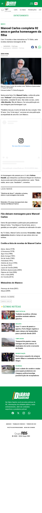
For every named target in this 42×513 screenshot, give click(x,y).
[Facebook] (13, 413)
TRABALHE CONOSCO (19, 424)
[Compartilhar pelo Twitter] (36, 47)
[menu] (2, 3)
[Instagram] (24, 413)
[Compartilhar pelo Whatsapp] (39, 47)
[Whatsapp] (29, 413)
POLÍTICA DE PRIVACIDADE (15, 427)
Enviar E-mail (4, 55)
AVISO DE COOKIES (29, 427)
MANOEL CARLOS (6, 301)
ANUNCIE (8, 424)
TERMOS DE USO (31, 424)
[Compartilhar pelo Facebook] (32, 47)
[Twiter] (18, 413)
